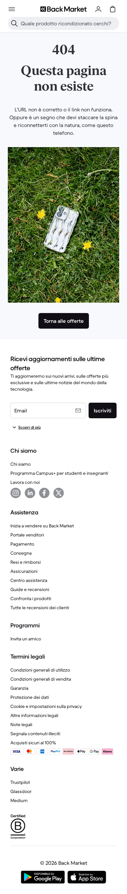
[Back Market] (63, 9)
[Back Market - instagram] (15, 493)
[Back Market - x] (58, 493)
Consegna (21, 553)
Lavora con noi (25, 482)
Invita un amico (25, 639)
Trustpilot (20, 782)
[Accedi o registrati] (98, 9)
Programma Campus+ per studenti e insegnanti (59, 473)
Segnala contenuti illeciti (35, 734)
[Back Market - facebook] (44, 493)
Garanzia (19, 688)
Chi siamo (20, 464)
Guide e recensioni (29, 589)
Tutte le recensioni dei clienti (39, 608)
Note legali (21, 724)
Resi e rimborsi (25, 562)
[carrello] (112, 9)
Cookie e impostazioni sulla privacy (46, 706)
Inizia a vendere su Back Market (42, 526)
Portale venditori (27, 535)
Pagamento (22, 544)
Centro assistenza (28, 580)
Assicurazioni (23, 571)
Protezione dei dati (29, 697)
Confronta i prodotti (30, 598)
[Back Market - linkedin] (30, 493)
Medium (19, 800)
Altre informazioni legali (34, 715)
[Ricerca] (14, 23)
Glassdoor (21, 791)
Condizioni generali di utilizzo (40, 670)
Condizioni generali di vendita (40, 679)
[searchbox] (69, 23)
